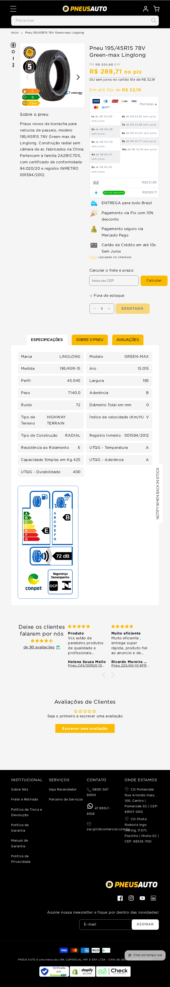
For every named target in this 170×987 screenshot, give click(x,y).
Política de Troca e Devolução (26, 812)
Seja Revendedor (63, 789)
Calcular (154, 280)
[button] (13, 9)
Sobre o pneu (89, 340)
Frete (93, 257)
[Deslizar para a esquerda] (27, 78)
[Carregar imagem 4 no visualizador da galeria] (13, 65)
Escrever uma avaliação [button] (85, 728)
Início (15, 32)
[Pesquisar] (154, 20)
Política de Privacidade (21, 859)
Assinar (145, 924)
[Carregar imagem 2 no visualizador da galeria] (13, 52)
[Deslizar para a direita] (78, 78)
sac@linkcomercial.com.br (108, 829)
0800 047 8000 (97, 792)
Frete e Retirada (24, 799)
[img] (41, 641)
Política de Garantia (20, 828)
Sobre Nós (19, 789)
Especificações (47, 340)
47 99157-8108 (98, 811)
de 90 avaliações (39, 647)
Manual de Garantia (19, 843)
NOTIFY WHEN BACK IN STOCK (158, 493)
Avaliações (128, 340)
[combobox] (85, 21)
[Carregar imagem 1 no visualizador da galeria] (13, 45)
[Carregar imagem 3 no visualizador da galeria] (13, 58)
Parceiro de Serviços (66, 799)
